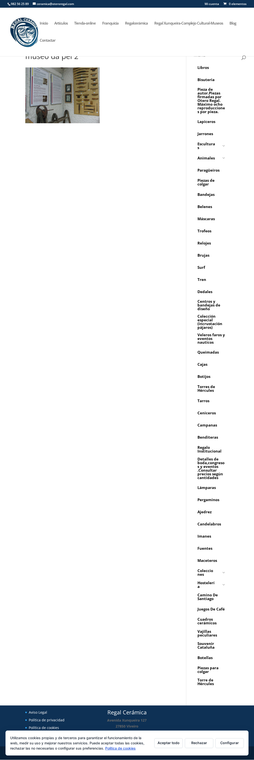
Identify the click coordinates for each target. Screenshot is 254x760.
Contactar (47, 40)
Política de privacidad (46, 720)
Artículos (61, 23)
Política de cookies (44, 727)
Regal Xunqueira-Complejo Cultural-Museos (188, 23)
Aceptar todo (169, 743)
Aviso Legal (38, 712)
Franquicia (110, 23)
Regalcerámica (136, 23)
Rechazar (199, 743)
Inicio (44, 23)
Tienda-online (85, 23)
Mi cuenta (212, 4)
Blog (232, 23)
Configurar (229, 743)
